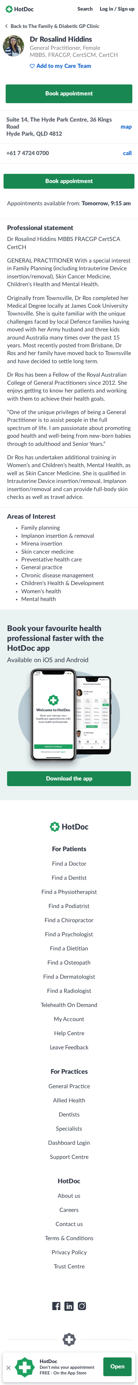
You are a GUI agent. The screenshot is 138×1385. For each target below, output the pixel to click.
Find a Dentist (69, 878)
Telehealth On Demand (69, 1005)
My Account (69, 1019)
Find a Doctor (69, 864)
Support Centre (69, 1157)
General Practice (69, 1086)
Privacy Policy (69, 1252)
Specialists (69, 1129)
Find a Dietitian (69, 948)
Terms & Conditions (69, 1238)
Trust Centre (69, 1266)
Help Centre (69, 1033)
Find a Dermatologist (69, 977)
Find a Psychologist (69, 934)
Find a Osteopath (69, 963)
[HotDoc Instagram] (81, 1306)
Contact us (69, 1224)
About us (69, 1196)
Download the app (69, 779)
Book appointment (69, 93)
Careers (69, 1210)
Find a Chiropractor (69, 920)
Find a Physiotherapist (69, 892)
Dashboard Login (69, 1143)
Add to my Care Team (63, 66)
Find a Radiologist (69, 991)
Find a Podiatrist (69, 906)
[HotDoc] (19, 9)
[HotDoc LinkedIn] (69, 1306)
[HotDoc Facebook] (56, 1306)
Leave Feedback (69, 1047)
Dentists (69, 1115)
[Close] (8, 1367)
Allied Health (69, 1100)
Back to (54, 26)
